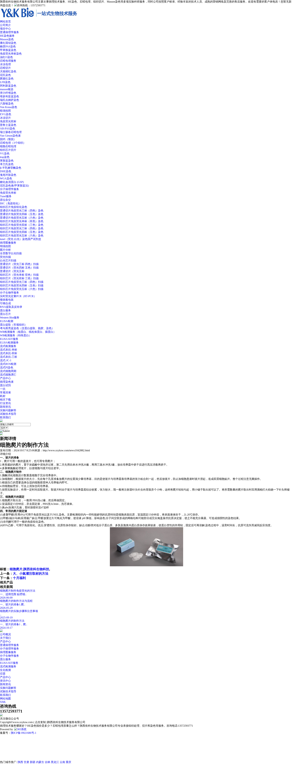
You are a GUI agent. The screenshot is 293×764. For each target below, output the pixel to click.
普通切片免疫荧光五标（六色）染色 (21, 217)
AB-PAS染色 (7, 128)
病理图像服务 (8, 242)
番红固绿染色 (8, 42)
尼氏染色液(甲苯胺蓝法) (14, 185)
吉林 (47, 762)
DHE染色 (5, 171)
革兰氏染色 (7, 164)
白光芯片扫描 (8, 260)
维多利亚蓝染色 (9, 96)
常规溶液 (5, 392)
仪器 (2, 673)
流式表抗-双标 (8, 353)
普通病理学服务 (9, 32)
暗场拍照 (5, 110)
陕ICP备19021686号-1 (23, 732)
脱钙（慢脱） (8, 139)
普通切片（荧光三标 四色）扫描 (19, 264)
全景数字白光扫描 (11, 253)
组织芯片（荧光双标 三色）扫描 (19, 278)
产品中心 (5, 641)
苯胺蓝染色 (7, 160)
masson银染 (6, 89)
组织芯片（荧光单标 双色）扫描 (19, 274)
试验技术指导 (8, 413)
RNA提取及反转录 (11, 306)
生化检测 (5, 670)
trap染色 (4, 157)
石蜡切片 (5, 67)
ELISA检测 (6, 321)
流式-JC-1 (5, 360)
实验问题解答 (8, 410)
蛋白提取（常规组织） (13, 324)
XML (3, 701)
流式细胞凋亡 (8, 374)
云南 (62, 762)
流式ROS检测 (8, 363)
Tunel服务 (6, 196)
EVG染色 (5, 114)
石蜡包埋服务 (8, 60)
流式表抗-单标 (8, 349)
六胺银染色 (7, 103)
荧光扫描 (5, 256)
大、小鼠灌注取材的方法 (30, 573)
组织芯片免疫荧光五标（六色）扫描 (21, 289)
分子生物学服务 (9, 292)
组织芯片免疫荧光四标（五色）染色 (21, 231)
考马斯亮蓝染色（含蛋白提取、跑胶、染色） (27, 328)
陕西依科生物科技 (36, 569)
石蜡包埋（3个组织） (13, 142)
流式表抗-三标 (8, 356)
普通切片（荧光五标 (12, 271)
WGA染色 (6, 178)
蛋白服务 (5, 310)
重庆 (68, 762)
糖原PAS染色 (8, 46)
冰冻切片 (5, 117)
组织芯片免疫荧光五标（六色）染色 (21, 235)
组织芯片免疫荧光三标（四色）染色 (21, 228)
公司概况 (5, 634)
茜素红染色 (7, 78)
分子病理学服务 (9, 189)
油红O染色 (6, 57)
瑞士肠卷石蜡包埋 (11, 132)
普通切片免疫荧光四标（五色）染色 (21, 214)
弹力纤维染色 (8, 92)
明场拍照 (5, 246)
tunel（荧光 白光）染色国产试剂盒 (20, 239)
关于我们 (5, 637)
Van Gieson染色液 (10, 135)
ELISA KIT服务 (9, 338)
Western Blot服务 (9, 317)
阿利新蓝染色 (8, 85)
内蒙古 (40, 762)
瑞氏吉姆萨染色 (9, 100)
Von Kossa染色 (8, 107)
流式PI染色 (6, 367)
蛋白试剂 (5, 385)
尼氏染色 (5, 75)
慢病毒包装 (7, 299)
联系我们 (5, 695)
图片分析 (5, 249)
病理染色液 (7, 381)
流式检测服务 (8, 346)
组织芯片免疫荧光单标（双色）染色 (21, 221)
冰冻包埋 (5, 64)
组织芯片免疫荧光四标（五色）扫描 (21, 285)
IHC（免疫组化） (10, 203)
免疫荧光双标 (8, 121)
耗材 (2, 396)
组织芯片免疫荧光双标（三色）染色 (21, 224)
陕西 (20, 762)
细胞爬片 (16, 569)
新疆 (32, 762)
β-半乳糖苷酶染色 (10, 167)
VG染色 (4, 153)
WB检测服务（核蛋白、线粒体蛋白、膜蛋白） (28, 331)
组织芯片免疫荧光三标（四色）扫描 (21, 281)
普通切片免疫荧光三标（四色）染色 (21, 210)
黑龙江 (55, 762)
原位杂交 (5, 199)
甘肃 (26, 762)
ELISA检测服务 (9, 342)
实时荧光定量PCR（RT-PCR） (18, 296)
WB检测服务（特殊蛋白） (16, 335)
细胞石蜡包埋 (8, 146)
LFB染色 (5, 82)
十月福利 (19, 578)
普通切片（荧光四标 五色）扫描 (19, 267)
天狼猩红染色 (8, 71)
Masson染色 (7, 39)
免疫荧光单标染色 (11, 53)
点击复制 (40, 722)
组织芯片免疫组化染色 (13, 207)
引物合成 (5, 303)
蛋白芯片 (5, 314)
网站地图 (5, 698)
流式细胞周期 (8, 371)
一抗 (2, 388)
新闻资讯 (5, 406)
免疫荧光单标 (8, 192)
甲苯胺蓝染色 (8, 50)
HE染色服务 (7, 35)
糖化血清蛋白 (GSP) (12, 182)
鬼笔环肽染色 (8, 174)
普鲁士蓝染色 (8, 124)
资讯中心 (5, 680)
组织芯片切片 (8, 149)
